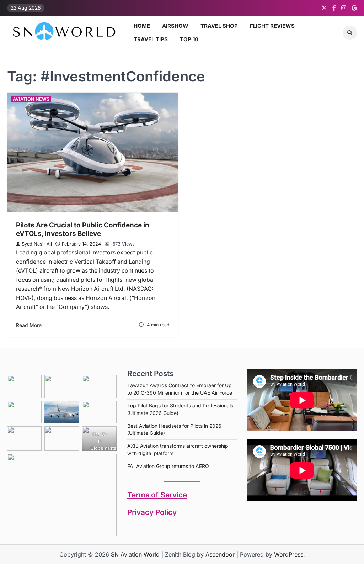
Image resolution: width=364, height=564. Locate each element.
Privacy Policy (152, 512)
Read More (29, 325)
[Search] (350, 33)
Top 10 (189, 39)
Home (142, 25)
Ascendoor (220, 554)
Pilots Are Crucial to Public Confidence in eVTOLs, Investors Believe (82, 229)
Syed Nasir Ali (37, 244)
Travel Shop (219, 25)
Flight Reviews (272, 25)
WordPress (288, 554)
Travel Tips (151, 39)
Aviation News (31, 99)
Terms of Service (157, 494)
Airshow (175, 25)
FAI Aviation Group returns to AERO (168, 466)
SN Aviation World (135, 554)
